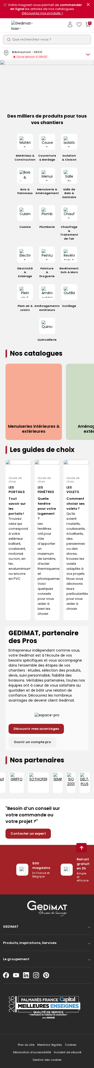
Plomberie (47, 227)
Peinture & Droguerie (47, 272)
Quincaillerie (47, 340)
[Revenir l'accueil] (22, 25)
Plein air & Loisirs (25, 308)
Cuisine (25, 227)
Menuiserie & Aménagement (47, 191)
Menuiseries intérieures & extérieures (34, 429)
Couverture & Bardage (47, 157)
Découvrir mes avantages (36, 728)
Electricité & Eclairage (25, 272)
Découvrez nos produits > (42, 13)
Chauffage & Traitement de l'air (69, 232)
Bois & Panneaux (25, 191)
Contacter (28, 833)
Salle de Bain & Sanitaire (69, 193)
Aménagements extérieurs (47, 308)
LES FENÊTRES (46, 489)
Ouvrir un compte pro (32, 742)
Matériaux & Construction (25, 157)
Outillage (69, 306)
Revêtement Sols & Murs (69, 270)
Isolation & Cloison (69, 157)
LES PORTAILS (17, 489)
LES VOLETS (72, 489)
